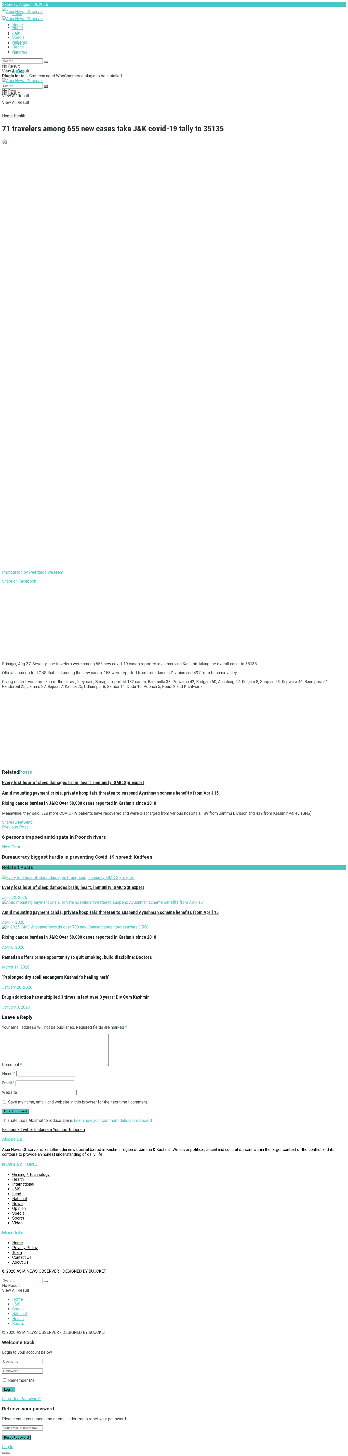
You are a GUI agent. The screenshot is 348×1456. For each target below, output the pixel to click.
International (23, 1184)
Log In (7, 1446)
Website (9, 1092)
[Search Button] (46, 62)
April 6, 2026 (13, 947)
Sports (18, 51)
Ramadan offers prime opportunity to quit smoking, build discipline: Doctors (77, 957)
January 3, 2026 (16, 1007)
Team (17, 1252)
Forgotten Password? (21, 1398)
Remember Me (21, 1380)
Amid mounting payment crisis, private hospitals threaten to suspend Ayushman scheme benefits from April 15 (110, 793)
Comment (12, 1064)
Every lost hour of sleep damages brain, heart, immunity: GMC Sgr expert (73, 782)
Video (17, 1223)
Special (18, 37)
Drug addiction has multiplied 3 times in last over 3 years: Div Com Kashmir (75, 997)
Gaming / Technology (31, 1174)
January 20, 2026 (17, 987)
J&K (16, 32)
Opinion (19, 1208)
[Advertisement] (155, 621)
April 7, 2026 (13, 922)
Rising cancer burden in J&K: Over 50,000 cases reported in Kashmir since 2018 (79, 803)
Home (17, 24)
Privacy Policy (25, 1247)
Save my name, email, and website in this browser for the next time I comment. (78, 1102)
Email (8, 1083)
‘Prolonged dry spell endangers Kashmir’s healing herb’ (55, 977)
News (17, 1203)
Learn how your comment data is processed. (113, 1120)
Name (8, 1073)
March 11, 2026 (16, 967)
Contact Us (22, 1257)
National (19, 42)
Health (18, 47)
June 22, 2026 (14, 897)
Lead (16, 1193)
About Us (20, 1262)
